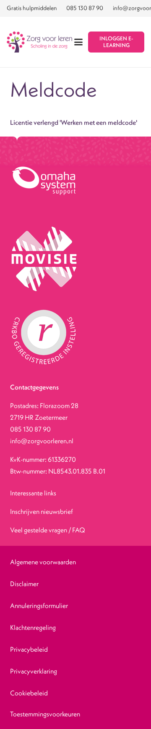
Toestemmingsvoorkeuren (45, 714)
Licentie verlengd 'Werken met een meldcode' (73, 122)
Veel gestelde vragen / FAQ (47, 530)
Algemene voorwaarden (43, 562)
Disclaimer (24, 583)
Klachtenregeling (33, 627)
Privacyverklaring (33, 671)
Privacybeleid (29, 649)
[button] (79, 42)
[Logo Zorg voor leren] (39, 42)
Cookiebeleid (29, 693)
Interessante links (33, 493)
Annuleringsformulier (39, 605)
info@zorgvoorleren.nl (41, 441)
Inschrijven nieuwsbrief (41, 511)
